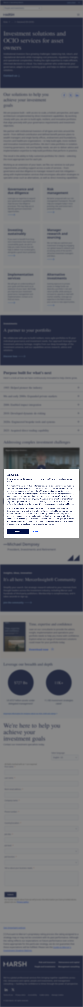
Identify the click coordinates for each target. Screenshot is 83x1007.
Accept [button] (18, 531)
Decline (35, 531)
